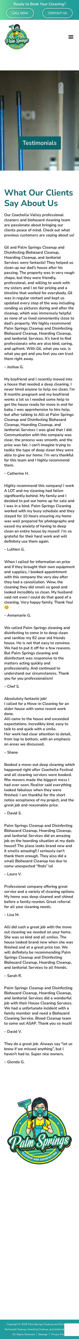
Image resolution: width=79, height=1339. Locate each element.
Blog (39, 1224)
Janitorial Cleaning (39, 1209)
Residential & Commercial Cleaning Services (39, 1195)
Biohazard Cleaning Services (39, 1202)
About (39, 1188)
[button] (71, 37)
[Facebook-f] (27, 1300)
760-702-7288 (39, 1280)
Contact (39, 1216)
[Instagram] (39, 1300)
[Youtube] (52, 1300)
